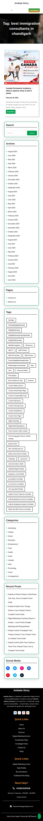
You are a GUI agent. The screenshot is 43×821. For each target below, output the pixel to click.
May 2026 (11, 159)
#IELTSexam (29, 355)
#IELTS (10, 350)
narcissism (23, 459)
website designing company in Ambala (20, 504)
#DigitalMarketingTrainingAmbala (19, 335)
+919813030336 (23, 788)
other (10, 564)
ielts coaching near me (15, 449)
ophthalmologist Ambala (16, 469)
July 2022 (11, 276)
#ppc (32, 365)
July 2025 (11, 196)
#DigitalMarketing (14, 330)
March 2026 (12, 167)
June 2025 (12, 200)
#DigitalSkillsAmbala (15, 340)
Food (10, 548)
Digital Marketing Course (21, 764)
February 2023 (13, 268)
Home (10, 556)
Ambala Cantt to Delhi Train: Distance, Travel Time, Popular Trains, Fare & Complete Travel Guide (21, 646)
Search (32, 133)
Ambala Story (21, 3)
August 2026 (12, 151)
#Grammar (29, 345)
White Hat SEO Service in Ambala (19, 509)
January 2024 (13, 260)
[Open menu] (11, 10)
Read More (10, 112)
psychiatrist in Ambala (15, 479)
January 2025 (13, 220)
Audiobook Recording (21, 775)
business (31, 380)
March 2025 (12, 212)
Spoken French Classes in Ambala (19, 494)
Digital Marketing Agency (16, 426)
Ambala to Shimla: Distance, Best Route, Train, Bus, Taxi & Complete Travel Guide (22, 598)
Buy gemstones (21, 772)
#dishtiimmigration (14, 345)
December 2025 (13, 179)
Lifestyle (11, 560)
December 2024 (13, 224)
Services (21, 732)
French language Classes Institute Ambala (19, 437)
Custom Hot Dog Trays (16, 406)
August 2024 (12, 240)
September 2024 (14, 236)
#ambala (11, 320)
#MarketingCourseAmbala (17, 365)
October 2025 (13, 183)
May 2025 (11, 204)
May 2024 (11, 252)
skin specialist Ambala (15, 489)
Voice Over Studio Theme (16, 816)
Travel (10, 572)
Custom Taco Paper (14, 416)
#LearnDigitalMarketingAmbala (18, 360)
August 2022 (12, 272)
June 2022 (12, 280)
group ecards (12, 444)
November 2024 (13, 228)
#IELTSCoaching (13, 355)
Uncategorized (13, 576)
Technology (12, 568)
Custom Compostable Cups (17, 396)
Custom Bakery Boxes (15, 385)
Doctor (10, 536)
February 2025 (13, 216)
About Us (21, 728)
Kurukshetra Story (21, 740)
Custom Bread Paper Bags (17, 390)
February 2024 (13, 256)
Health (10, 552)
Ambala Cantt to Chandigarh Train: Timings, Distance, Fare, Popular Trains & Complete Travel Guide (22, 634)
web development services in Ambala (20, 499)
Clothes (11, 532)
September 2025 (14, 187)
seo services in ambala (16, 484)
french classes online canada (17, 431)
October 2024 (13, 232)
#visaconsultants (22, 370)
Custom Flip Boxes (14, 401)
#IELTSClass (22, 350)
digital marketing (13, 421)
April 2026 (11, 163)
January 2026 (13, 175)
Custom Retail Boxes (15, 411)
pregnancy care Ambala (16, 474)
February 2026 (13, 171)
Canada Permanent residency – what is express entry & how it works (19, 90)
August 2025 (12, 192)
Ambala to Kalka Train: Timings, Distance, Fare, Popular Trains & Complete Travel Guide (19, 610)
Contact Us (12, 298)
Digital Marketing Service (21, 736)
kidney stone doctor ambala (17, 454)
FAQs (22, 751)
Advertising (12, 528)
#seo (10, 370)
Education (11, 540)
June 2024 (12, 248)
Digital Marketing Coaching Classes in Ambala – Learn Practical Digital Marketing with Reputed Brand (21, 622)
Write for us (12, 302)
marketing (11, 459)
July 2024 (11, 244)
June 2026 (12, 155)
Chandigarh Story (21, 744)
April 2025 (11, 208)
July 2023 (11, 264)
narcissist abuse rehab (15, 464)
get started (34, 10)
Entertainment (13, 544)
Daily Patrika (21, 768)
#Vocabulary (12, 375)
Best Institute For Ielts (15, 380)
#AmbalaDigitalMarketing (16, 325)
